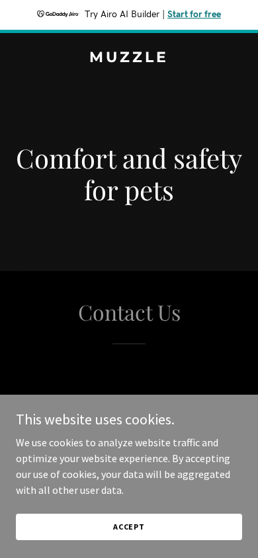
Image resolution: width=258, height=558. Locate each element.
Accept (129, 527)
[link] (129, 58)
